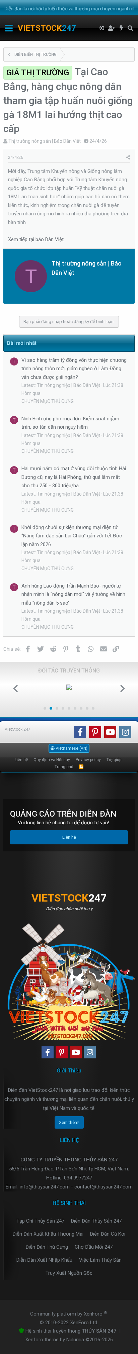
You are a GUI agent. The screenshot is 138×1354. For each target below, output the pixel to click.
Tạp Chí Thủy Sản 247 (40, 1221)
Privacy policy (88, 759)
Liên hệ (21, 759)
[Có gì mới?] (121, 28)
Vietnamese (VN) (71, 748)
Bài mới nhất (22, 343)
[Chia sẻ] (128, 157)
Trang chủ (64, 766)
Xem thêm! (69, 1122)
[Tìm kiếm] (130, 28)
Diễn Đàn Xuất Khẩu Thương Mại (48, 1234)
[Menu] (8, 28)
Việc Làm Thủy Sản (100, 1260)
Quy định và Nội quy (51, 759)
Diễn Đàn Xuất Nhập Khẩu (44, 1260)
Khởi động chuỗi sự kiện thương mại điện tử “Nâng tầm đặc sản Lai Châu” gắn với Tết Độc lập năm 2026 (71, 535)
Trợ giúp (114, 759)
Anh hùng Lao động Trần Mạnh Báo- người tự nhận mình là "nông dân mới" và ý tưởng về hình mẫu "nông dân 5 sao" (73, 594)
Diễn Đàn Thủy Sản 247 (96, 1221)
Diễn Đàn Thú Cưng (47, 1247)
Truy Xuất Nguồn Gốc (69, 1273)
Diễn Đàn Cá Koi (107, 1234)
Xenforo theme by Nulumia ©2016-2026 (69, 1340)
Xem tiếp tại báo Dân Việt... (37, 239)
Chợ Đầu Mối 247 (94, 1247)
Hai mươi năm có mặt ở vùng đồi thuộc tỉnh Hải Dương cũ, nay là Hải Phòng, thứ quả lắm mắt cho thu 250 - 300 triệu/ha (73, 477)
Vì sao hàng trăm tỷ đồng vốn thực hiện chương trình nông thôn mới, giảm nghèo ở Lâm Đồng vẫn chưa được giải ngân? (74, 368)
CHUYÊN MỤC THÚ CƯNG (47, 401)
